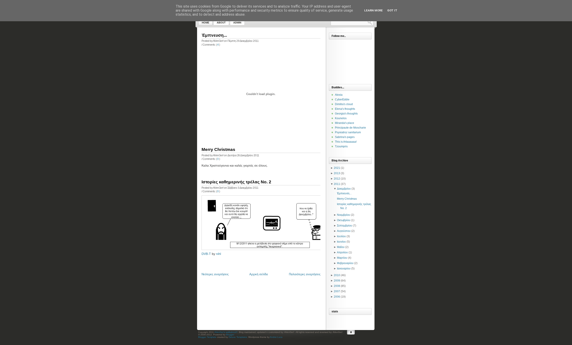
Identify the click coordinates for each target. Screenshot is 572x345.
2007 (337, 291)
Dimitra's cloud (344, 104)
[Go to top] (351, 337)
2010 (337, 275)
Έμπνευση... (214, 35)
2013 (337, 173)
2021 (337, 167)
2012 (337, 178)
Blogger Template (207, 337)
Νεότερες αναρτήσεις (215, 274)
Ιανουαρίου (344, 268)
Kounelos (341, 118)
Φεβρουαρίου (345, 263)
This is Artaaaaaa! (346, 141)
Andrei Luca (276, 337)
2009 (337, 280)
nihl (218, 254)
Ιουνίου (341, 241)
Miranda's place (344, 123)
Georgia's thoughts (346, 113)
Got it (392, 10)
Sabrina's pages (345, 137)
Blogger (230, 334)
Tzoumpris (341, 146)
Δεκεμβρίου (344, 188)
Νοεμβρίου (343, 214)
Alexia (339, 94)
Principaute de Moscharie (350, 127)
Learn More (373, 10)
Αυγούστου (344, 231)
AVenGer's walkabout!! (226, 332)
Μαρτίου (342, 257)
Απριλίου (342, 252)
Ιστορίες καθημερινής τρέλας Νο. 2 (236, 182)
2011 (337, 184)
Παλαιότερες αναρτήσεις (304, 274)
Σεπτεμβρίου (344, 225)
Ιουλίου (341, 236)
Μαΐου (341, 247)
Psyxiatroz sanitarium (348, 132)
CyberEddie (342, 99)
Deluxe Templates (238, 337)
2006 (337, 296)
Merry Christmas (218, 149)
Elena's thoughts (345, 108)
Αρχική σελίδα (258, 274)
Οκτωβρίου (343, 220)
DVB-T (206, 254)
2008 (337, 286)
